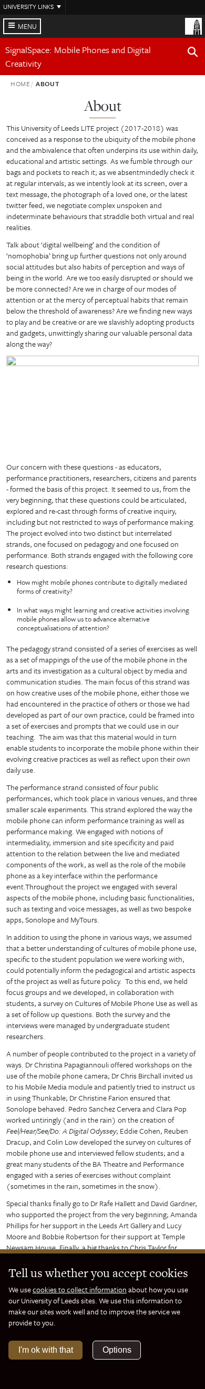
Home (20, 83)
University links (28, 6)
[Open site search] (193, 53)
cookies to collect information (80, 1289)
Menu (27, 26)
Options (116, 1349)
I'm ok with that (45, 1349)
